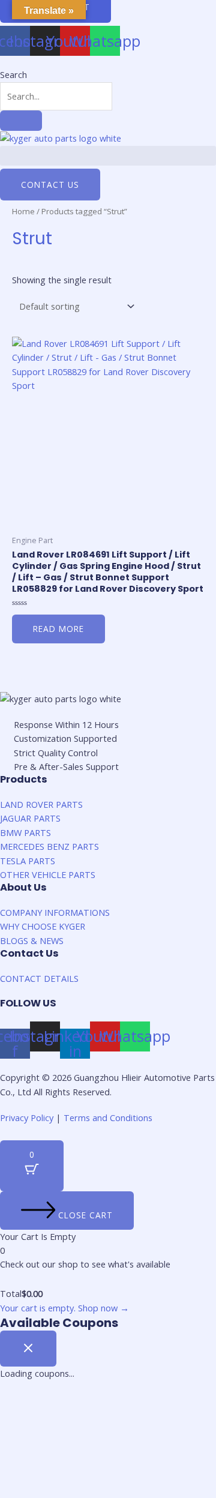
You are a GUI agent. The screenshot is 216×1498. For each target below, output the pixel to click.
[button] (108, 156)
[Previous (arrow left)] (21, 1426)
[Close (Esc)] (21, 1406)
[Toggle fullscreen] (110, 1406)
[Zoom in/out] (154, 1406)
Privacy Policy (26, 1117)
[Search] (21, 120)
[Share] (65, 1406)
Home (23, 211)
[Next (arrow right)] (65, 1426)
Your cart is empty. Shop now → (64, 1308)
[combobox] (56, 96)
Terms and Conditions (108, 1117)
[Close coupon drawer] (28, 1349)
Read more (58, 628)
